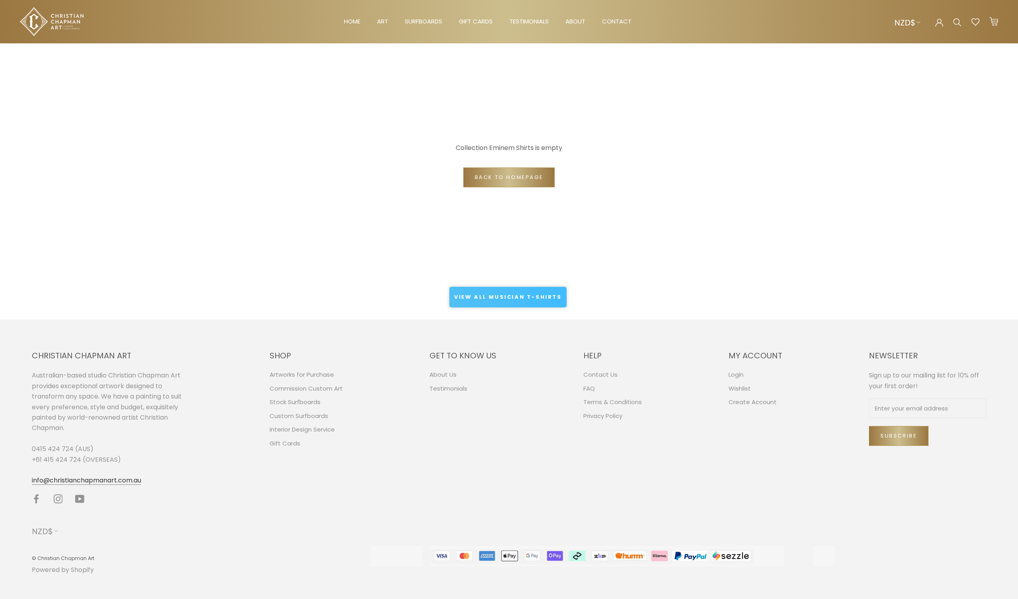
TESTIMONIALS (529, 21)
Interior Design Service (302, 429)
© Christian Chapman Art (63, 558)
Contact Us (600, 374)
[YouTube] (79, 499)
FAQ (589, 388)
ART (382, 21)
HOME (352, 21)
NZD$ (904, 22)
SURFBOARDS (423, 21)
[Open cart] (993, 22)
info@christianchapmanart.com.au (86, 480)
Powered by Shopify (63, 569)
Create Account (753, 402)
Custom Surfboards (299, 416)
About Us (443, 374)
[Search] (957, 22)
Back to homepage (509, 177)
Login (736, 374)
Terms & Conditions (612, 402)
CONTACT (616, 21)
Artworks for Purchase (302, 374)
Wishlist (740, 388)
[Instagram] (58, 499)
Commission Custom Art (306, 388)
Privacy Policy (602, 416)
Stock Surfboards (295, 402)
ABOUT (575, 21)
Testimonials (448, 388)
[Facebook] (36, 499)
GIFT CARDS (476, 21)
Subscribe (898, 436)
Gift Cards (285, 443)
